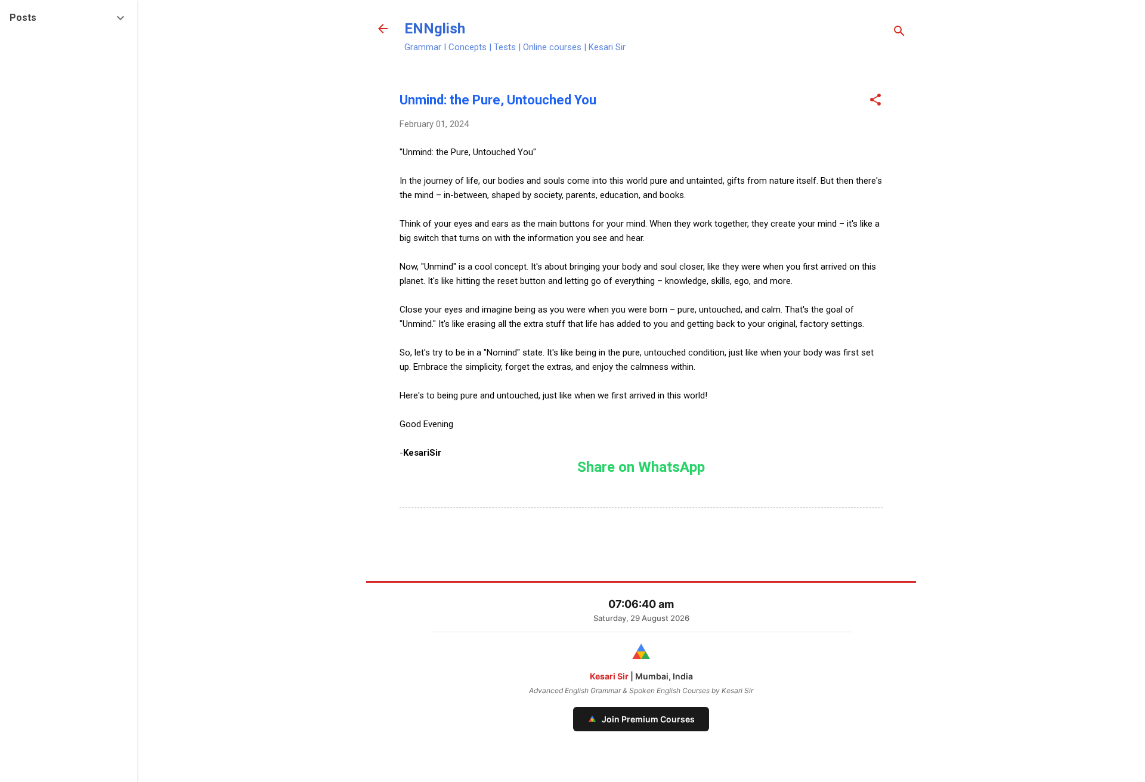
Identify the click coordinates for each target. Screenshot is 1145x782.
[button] (875, 100)
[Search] (899, 32)
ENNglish (434, 28)
